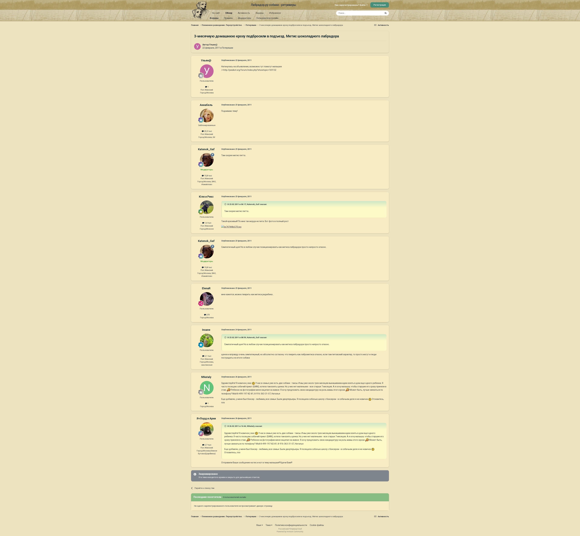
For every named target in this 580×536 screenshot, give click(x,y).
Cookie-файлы (317, 525)
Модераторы (244, 18)
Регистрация (380, 5)
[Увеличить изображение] (231, 226)
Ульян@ (213, 44)
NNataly (206, 377)
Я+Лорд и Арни (206, 418)
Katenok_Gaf (206, 149)
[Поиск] (385, 13)
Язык (259, 525)
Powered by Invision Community (290, 532)
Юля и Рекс (206, 196)
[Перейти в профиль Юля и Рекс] (207, 207)
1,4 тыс (207, 223)
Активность (244, 13)
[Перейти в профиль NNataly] (207, 388)
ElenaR (206, 288)
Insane (206, 329)
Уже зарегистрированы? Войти (350, 5)
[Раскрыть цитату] (225, 204)
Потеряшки (227, 48)
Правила (228, 18)
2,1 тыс (207, 356)
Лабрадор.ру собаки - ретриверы (273, 5)
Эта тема (374, 13)
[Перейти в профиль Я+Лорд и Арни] (207, 429)
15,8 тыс (208, 175)
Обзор (228, 13)
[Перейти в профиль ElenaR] (207, 299)
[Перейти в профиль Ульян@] (197, 46)
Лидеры (259, 13)
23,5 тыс (208, 131)
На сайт (216, 13)
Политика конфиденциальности (291, 525)
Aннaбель (206, 104)
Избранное (275, 13)
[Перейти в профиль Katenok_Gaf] (207, 160)
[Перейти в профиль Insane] (207, 340)
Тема (268, 525)
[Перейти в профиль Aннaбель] (207, 115)
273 (208, 315)
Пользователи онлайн (267, 18)
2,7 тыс (207, 445)
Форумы (214, 18)
